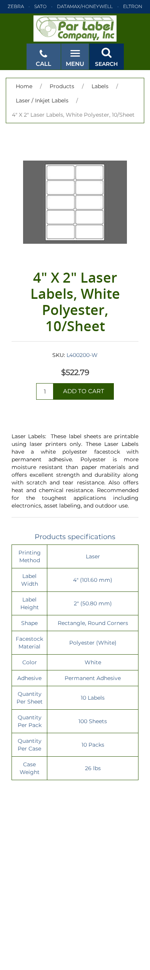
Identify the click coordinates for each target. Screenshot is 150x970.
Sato (40, 6)
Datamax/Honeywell (85, 6)
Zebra (16, 6)
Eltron (132, 6)
